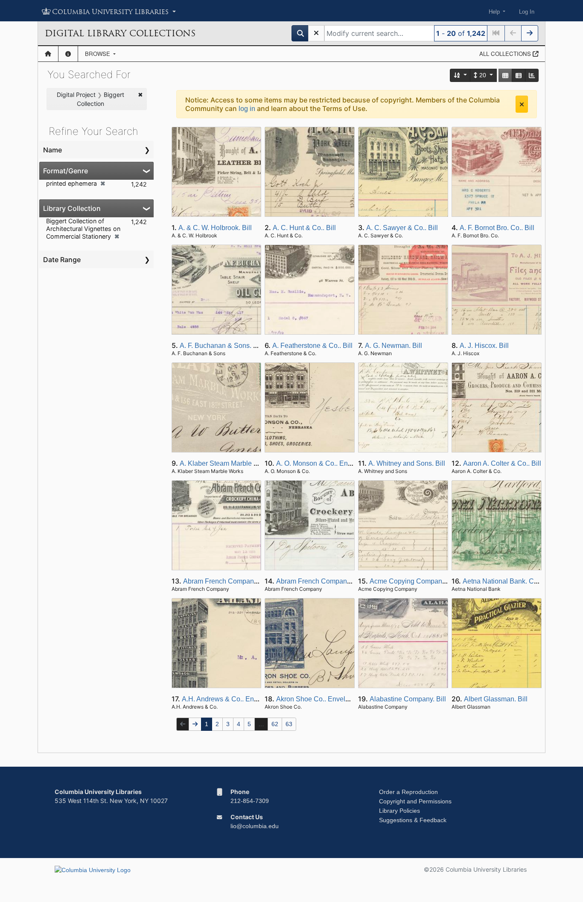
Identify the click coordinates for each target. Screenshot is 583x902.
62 (274, 724)
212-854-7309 (249, 800)
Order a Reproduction (408, 791)
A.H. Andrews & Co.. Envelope (228, 699)
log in (247, 108)
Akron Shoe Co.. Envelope (316, 699)
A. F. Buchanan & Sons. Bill (221, 345)
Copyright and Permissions (415, 801)
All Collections (506, 54)
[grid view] (505, 75)
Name (52, 150)
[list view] (518, 75)
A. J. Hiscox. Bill (484, 345)
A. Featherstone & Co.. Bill (312, 345)
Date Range (62, 259)
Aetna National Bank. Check (505, 581)
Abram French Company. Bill (226, 581)
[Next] (529, 33)
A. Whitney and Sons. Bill (406, 463)
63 (289, 724)
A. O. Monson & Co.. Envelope (322, 463)
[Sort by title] (460, 75)
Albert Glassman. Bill (496, 699)
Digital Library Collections (120, 33)
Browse (98, 54)
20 (483, 75)
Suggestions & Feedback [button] (412, 820)
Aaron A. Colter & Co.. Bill (502, 463)
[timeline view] (532, 75)
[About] (68, 53)
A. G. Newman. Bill (393, 345)
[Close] (522, 104)
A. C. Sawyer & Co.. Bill (402, 227)
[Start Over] (316, 33)
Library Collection (72, 208)
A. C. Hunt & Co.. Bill (304, 227)
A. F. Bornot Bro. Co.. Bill (497, 227)
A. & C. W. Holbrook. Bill (215, 227)
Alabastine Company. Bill (408, 699)
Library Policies (399, 810)
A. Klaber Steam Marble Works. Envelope (242, 463)
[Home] (48, 53)
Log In (526, 12)
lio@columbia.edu (254, 826)
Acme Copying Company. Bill (414, 581)
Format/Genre (65, 170)
